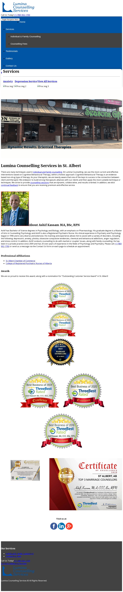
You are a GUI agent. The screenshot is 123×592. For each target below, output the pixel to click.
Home (22, 22)
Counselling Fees (19, 44)
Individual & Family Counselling (26, 36)
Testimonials (12, 51)
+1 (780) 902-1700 (22, 15)
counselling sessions (39, 182)
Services (10, 29)
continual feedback (9, 185)
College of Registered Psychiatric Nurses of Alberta (29, 263)
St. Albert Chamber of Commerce (20, 260)
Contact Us (11, 66)
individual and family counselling (47, 172)
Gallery (9, 58)
